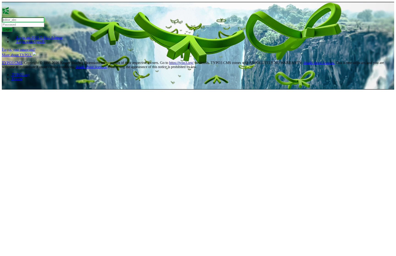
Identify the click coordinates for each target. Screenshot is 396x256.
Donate (16, 79)
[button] (25, 55)
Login (7, 29)
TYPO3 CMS (12, 63)
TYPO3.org (20, 75)
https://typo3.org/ (181, 63)
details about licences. (319, 63)
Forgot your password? (18, 49)
